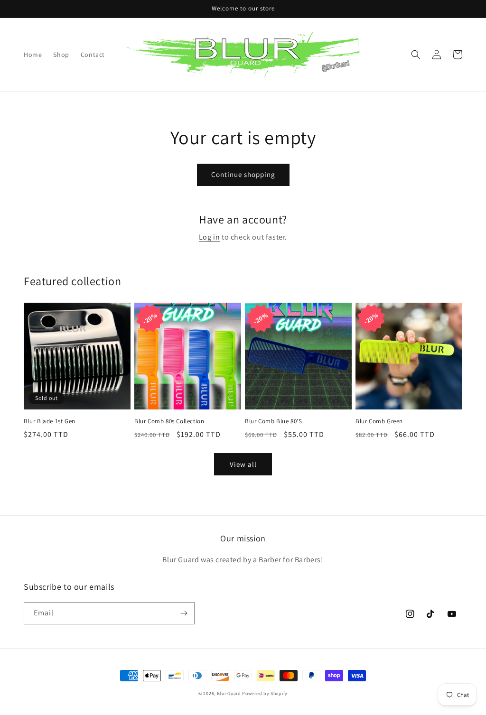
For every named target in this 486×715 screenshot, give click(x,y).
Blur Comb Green (379, 421)
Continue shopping (243, 174)
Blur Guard (229, 693)
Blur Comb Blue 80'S (273, 421)
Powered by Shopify (265, 693)
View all (243, 464)
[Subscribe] (183, 613)
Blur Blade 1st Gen (49, 421)
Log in (209, 237)
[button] (415, 54)
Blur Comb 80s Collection (169, 421)
